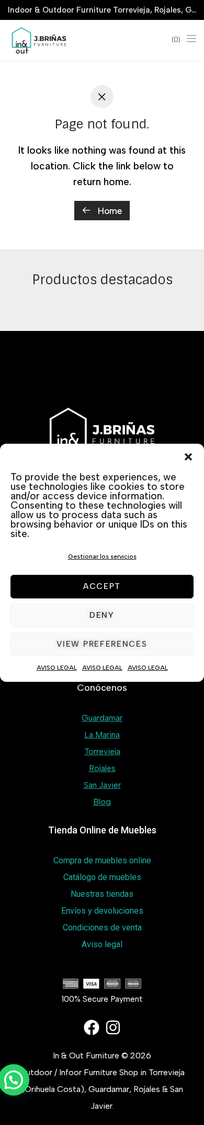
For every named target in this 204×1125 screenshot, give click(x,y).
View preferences (101, 644)
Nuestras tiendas (102, 894)
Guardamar (102, 718)
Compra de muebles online (102, 860)
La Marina (102, 735)
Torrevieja (102, 751)
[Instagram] (113, 1027)
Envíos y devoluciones (102, 911)
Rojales (102, 768)
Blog (102, 802)
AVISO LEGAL (57, 667)
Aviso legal (102, 944)
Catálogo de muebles (102, 877)
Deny (102, 615)
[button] (188, 457)
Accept (102, 586)
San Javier (102, 785)
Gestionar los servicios (102, 556)
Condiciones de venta (102, 928)
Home (108, 211)
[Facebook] (91, 1027)
